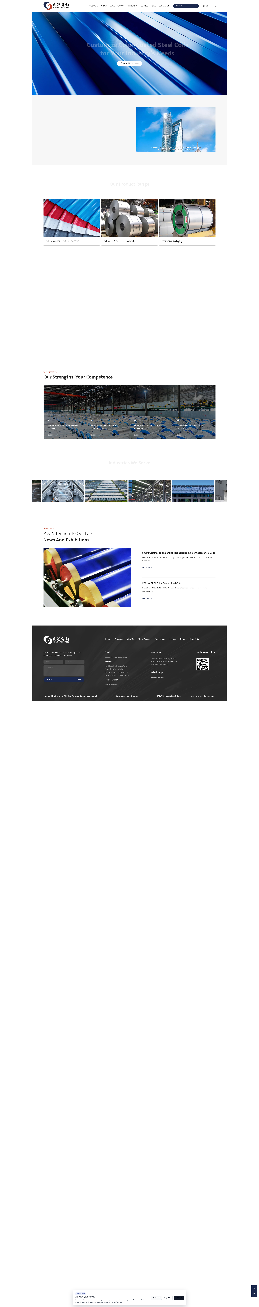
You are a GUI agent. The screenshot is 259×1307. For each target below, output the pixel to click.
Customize (156, 1298)
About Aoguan (117, 5)
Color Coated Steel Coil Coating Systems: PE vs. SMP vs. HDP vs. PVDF (177, 553)
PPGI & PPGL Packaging (172, 241)
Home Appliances (193, 507)
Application (132, 5)
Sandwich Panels (149, 507)
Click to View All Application (129, 473)
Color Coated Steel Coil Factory (127, 696)
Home (107, 639)
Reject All (167, 1298)
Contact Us (164, 5)
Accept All (178, 1298)
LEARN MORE (147, 568)
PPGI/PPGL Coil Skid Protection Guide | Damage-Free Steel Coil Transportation (174, 584)
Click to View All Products (129, 192)
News (153, 5)
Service (144, 5)
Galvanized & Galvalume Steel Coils (119, 241)
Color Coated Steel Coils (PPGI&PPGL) (62, 241)
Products (93, 5)
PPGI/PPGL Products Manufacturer (169, 696)
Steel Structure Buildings (63, 507)
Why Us (104, 5)
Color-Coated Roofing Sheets (106, 507)
